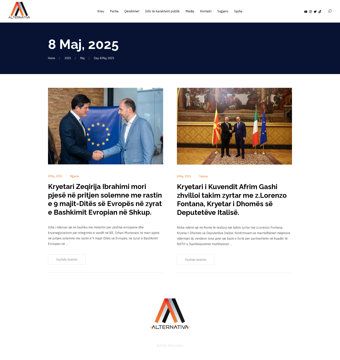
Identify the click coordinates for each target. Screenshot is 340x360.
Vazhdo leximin (67, 259)
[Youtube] (305, 11)
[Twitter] (315, 11)
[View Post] (105, 127)
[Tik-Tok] (320, 11)
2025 (68, 58)
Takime (203, 176)
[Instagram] (310, 11)
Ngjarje (74, 176)
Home (51, 58)
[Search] (329, 11)
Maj (82, 58)
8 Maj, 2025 (55, 176)
